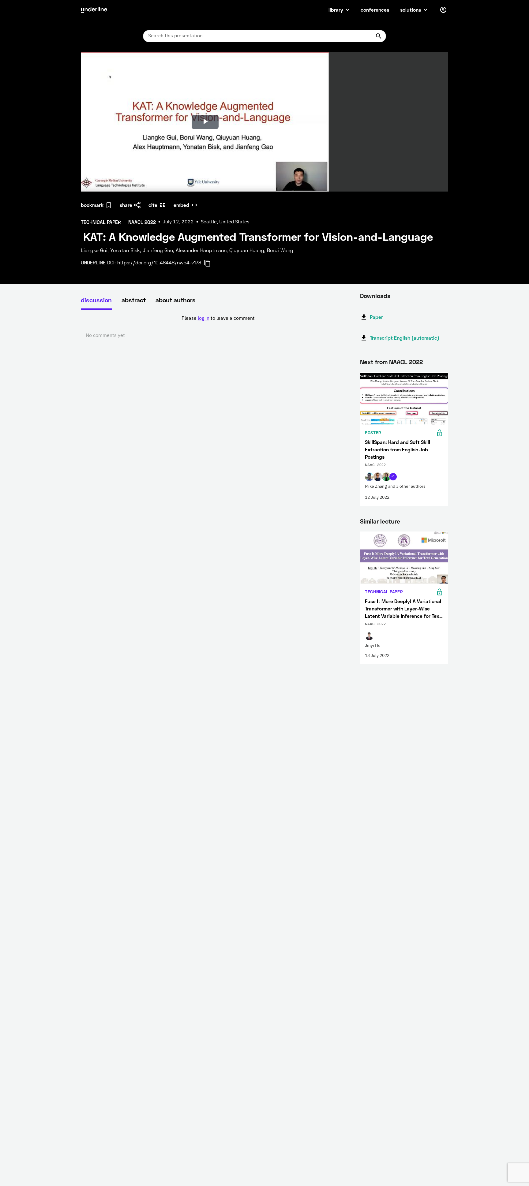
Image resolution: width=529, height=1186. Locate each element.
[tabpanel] (218, 327)
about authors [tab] (176, 300)
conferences (375, 10)
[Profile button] (443, 10)
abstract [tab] (134, 300)
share (126, 205)
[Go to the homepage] (94, 10)
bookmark (92, 205)
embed (181, 205)
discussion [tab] (96, 300)
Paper (376, 317)
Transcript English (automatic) (404, 338)
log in (203, 318)
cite (152, 205)
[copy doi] (211, 263)
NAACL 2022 (406, 361)
